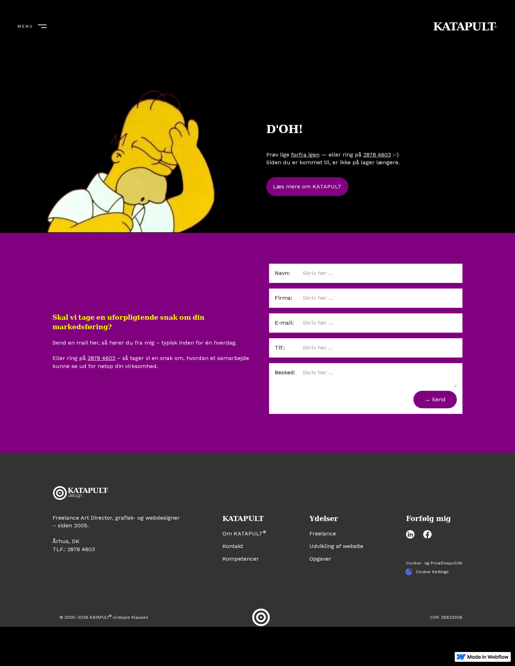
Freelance (322, 533)
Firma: (283, 297)
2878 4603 (377, 154)
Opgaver (320, 558)
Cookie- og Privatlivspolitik (434, 563)
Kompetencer (240, 558)
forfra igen (305, 154)
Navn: (282, 273)
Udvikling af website (336, 546)
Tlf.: (280, 347)
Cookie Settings (432, 571)
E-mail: (284, 322)
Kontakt (232, 546)
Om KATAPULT (244, 533)
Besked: (285, 372)
